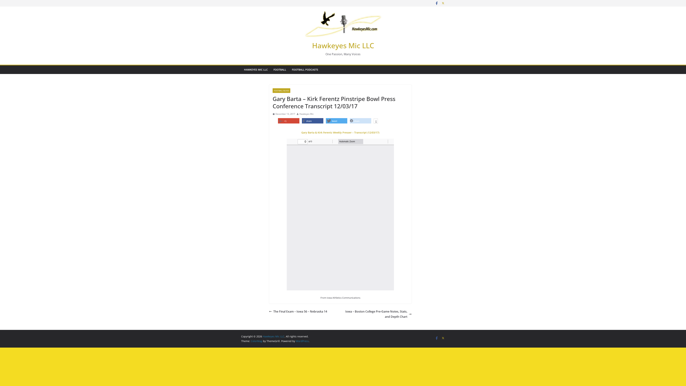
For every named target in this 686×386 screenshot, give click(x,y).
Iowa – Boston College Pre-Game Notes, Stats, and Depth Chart (376, 314)
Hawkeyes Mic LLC (343, 45)
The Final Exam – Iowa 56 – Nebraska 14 (300, 311)
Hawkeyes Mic (306, 113)
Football (280, 69)
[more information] (376, 121)
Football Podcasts (305, 69)
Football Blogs (281, 90)
